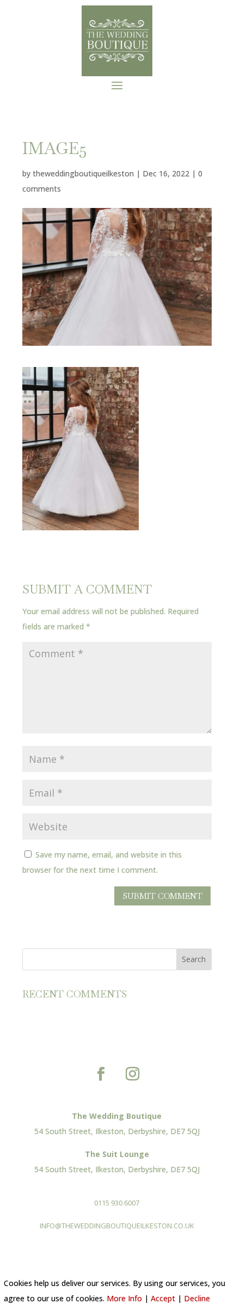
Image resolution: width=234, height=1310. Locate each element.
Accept (163, 1298)
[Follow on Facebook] (101, 1074)
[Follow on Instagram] (132, 1074)
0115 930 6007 (116, 1203)
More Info (124, 1298)
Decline (197, 1298)
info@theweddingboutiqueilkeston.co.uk (117, 1226)
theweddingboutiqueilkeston (83, 173)
